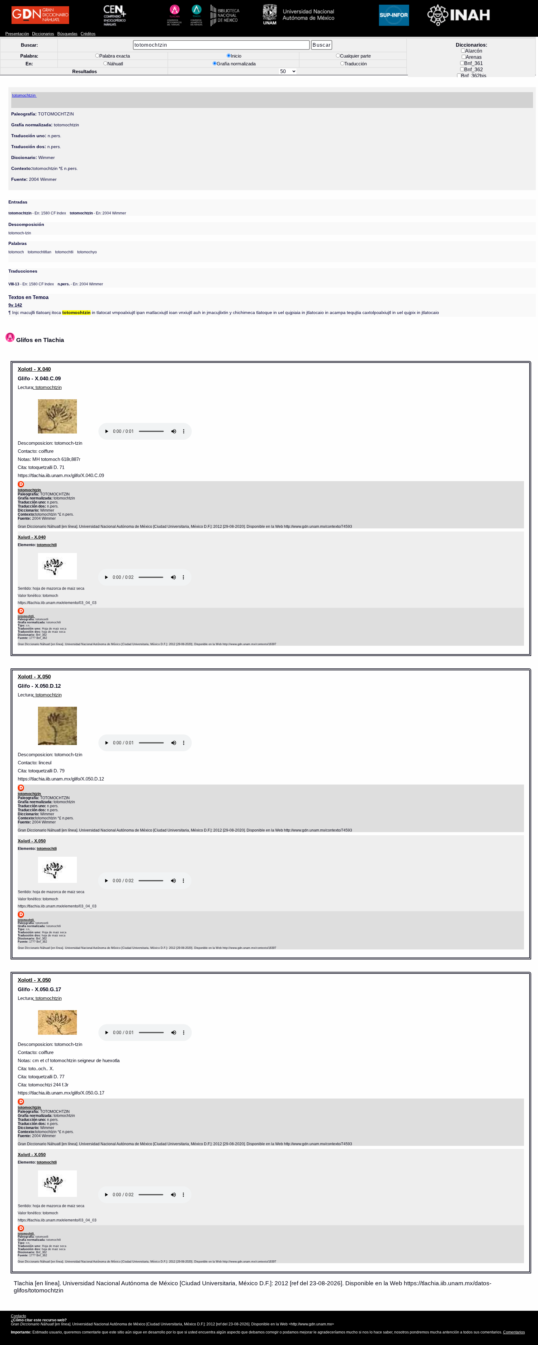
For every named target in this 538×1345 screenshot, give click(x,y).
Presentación (17, 34)
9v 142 (15, 305)
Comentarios (514, 1332)
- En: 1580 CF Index (37, 213)
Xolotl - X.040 (34, 369)
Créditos (88, 34)
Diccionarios (43, 34)
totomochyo (87, 252)
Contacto (18, 1316)
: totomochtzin (47, 387)
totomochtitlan (39, 252)
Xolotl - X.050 (34, 676)
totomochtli (64, 252)
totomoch (16, 252)
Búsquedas (67, 34)
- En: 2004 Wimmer (98, 213)
